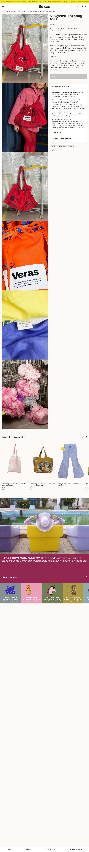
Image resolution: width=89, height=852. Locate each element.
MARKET (29, 849)
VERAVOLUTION (76, 849)
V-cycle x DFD (22, 11)
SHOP (9, 849)
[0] (86, 6)
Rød (71, 146)
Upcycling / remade (57, 150)
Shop (3, 11)
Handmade (62, 146)
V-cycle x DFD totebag (34, 11)
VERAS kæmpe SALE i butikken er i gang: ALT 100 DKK (17, 2)
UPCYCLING (51, 849)
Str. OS (53, 146)
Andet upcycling (11, 11)
